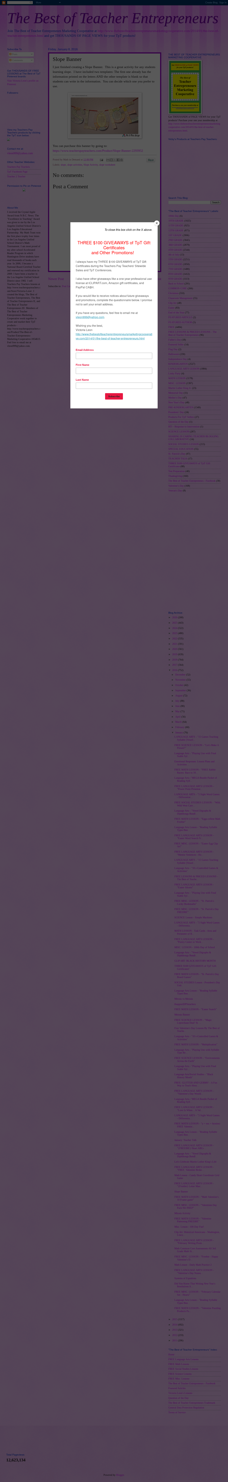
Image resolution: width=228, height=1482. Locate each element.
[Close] (156, 223)
